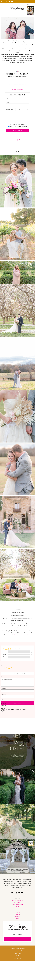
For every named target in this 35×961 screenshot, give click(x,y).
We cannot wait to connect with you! (22, 634)
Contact (18, 918)
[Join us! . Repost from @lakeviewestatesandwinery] (17, 751)
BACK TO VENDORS (8, 725)
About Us (17, 912)
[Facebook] (5, 1)
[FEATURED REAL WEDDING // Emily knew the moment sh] (17, 786)
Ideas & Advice (17, 902)
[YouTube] (12, 1)
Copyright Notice (17, 955)
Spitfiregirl (19, 958)
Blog (17, 906)
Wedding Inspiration (17, 904)
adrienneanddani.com (17, 89)
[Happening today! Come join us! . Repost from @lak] (17, 856)
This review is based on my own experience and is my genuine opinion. (3, 705)
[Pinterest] (2, 1)
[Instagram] (7, 1)
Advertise (17, 914)
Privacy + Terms (17, 953)
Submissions (17, 916)
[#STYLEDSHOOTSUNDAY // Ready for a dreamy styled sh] (17, 821)
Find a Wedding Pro (17, 900)
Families (30, 41)
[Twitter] (10, 1)
